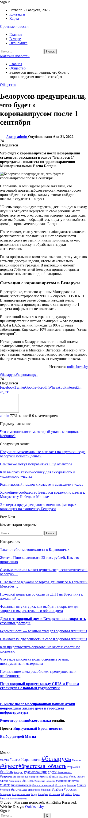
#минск (28, 780)
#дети (52, 772)
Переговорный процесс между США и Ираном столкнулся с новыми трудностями (39, 686)
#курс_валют (77, 776)
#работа (57, 789)
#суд (34, 794)
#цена (76, 794)
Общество (8, 85)
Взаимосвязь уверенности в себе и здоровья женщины (43, 639)
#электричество (18, 798)
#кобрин (33, 776)
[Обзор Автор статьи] (9, 411)
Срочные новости (14, 26)
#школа (4, 798)
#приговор (34, 789)
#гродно (18, 772)
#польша (19, 789)
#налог (5, 785)
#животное (64, 772)
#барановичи (31, 760)
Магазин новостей (15, 56)
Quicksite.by (34, 807)
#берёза (76, 759)
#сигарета (5, 794)
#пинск (81, 785)
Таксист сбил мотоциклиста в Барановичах (34, 550)
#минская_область (44, 780)
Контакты (17, 14)
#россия (70, 789)
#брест (9, 765)
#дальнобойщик (35, 772)
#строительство (21, 794)
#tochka (4, 760)
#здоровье (22, 776)
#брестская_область (42, 766)
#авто (15, 759)
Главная (15, 34)
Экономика (18, 43)
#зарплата (8, 776)
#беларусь (8, 375)
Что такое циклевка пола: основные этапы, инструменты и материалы (34, 661)
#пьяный (46, 789)
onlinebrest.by (77, 367)
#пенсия (71, 785)
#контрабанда (48, 776)
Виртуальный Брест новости (37, 728)
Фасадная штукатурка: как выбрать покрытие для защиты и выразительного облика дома (39, 608)
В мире (15, 39)
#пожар (5, 789)
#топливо (54, 794)
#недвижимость (21, 785)
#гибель (6, 772)
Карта (14, 18)
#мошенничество (67, 780)
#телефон (43, 794)
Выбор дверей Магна (18, 736)
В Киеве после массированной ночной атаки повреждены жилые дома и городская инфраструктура (37, 708)
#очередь (60, 785)
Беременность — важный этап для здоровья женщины (43, 631)
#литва (4, 780)
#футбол (66, 794)
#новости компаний (43, 785)
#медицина (15, 780)
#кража (63, 776)
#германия (73, 767)
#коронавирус (27, 375)
